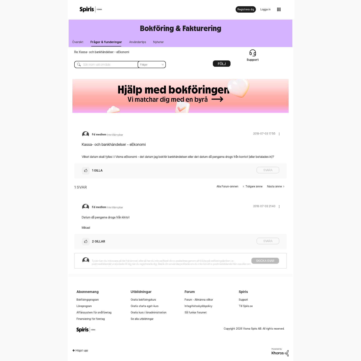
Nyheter (158, 42)
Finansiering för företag (91, 318)
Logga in (265, 9)
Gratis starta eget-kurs (145, 306)
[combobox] (117, 64)
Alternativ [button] (222, 65)
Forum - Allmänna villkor (199, 299)
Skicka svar (265, 261)
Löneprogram (84, 306)
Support (243, 299)
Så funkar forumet (196, 312)
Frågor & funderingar (106, 42)
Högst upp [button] (82, 350)
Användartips (137, 42)
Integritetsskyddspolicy (198, 306)
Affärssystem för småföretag (94, 312)
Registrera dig (245, 9)
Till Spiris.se (246, 306)
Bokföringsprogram (88, 299)
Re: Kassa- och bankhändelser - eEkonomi (101, 52)
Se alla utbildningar (142, 318)
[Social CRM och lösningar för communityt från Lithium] (280, 351)
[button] (279, 134)
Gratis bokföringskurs (143, 299)
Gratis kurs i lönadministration (148, 312)
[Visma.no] (91, 9)
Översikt (77, 42)
